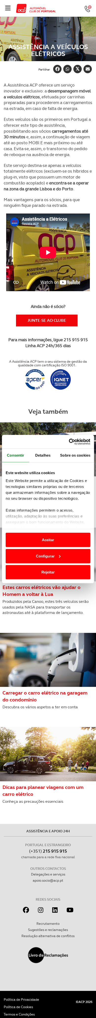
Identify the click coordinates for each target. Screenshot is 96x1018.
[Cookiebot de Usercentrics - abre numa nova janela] (69, 441)
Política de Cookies (18, 1007)
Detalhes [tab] (42, 455)
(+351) (48, 851)
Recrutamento (48, 923)
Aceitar (48, 540)
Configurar (45, 556)
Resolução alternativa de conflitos (48, 936)
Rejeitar (48, 572)
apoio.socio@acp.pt (48, 880)
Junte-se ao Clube (47, 320)
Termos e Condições (19, 1014)
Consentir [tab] (15, 455)
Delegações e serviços (48, 874)
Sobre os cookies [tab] (75, 455)
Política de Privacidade (21, 999)
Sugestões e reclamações (48, 930)
